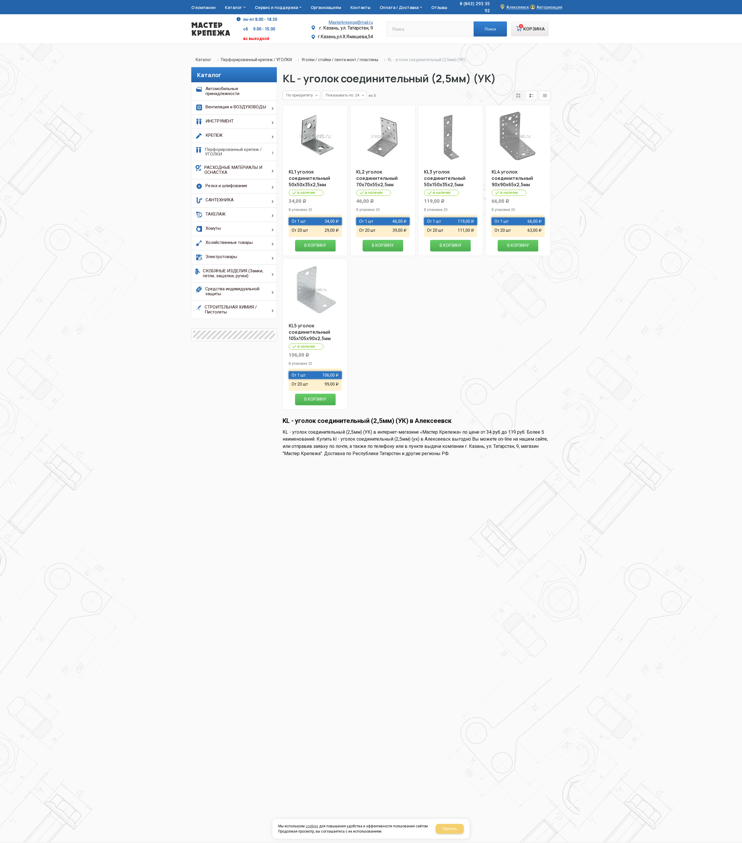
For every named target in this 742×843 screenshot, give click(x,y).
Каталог (203, 59)
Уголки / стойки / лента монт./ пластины (339, 59)
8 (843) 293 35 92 (475, 7)
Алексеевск (517, 7)
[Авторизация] (739, 3)
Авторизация (549, 7)
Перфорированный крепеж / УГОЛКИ (256, 59)
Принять (450, 829)
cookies (311, 826)
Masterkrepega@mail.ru (351, 22)
